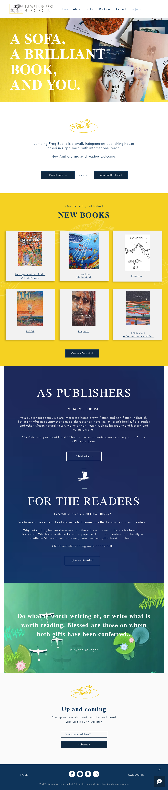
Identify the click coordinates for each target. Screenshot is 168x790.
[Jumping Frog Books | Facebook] (72, 774)
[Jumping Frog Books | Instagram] (80, 774)
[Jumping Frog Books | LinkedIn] (96, 774)
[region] (87, 125)
